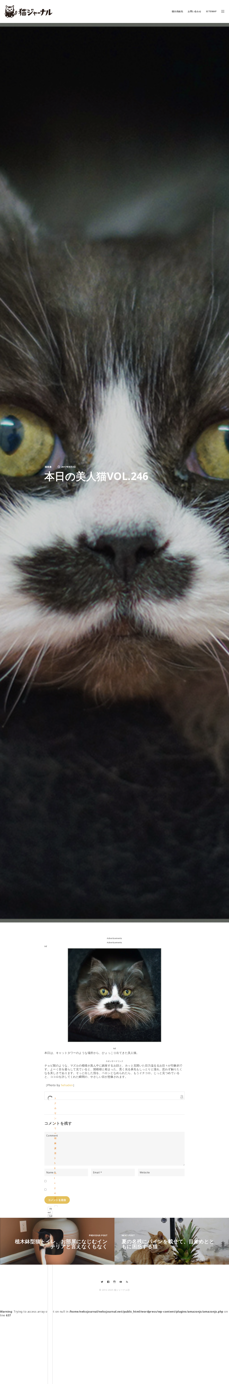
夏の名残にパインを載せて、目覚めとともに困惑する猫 (168, 1244)
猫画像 (48, 466)
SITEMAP (211, 11)
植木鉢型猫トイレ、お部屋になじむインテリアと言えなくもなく (61, 1244)
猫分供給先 (177, 11)
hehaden (67, 1085)
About (50, 1211)
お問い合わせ (194, 11)
